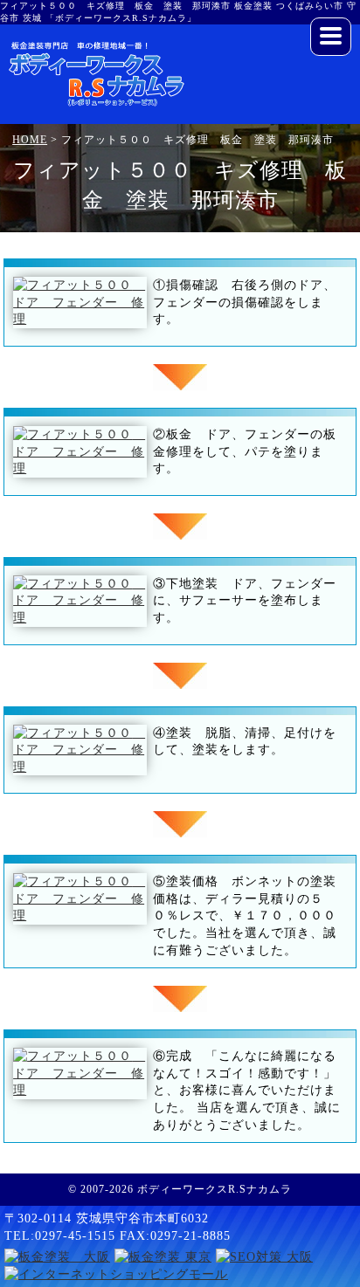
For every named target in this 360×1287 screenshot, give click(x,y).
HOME (29, 140)
